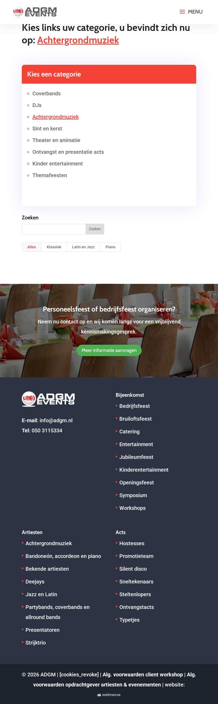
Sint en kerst (47, 128)
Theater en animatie (56, 140)
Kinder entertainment (57, 163)
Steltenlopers (135, 594)
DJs (36, 105)
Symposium (133, 495)
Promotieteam (136, 556)
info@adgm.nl (56, 420)
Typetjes (129, 620)
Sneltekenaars (136, 581)
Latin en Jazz (83, 247)
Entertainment (136, 444)
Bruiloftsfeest (135, 419)
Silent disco (133, 569)
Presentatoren (43, 630)
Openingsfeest (136, 482)
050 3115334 (47, 430)
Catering (129, 431)
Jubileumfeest (136, 457)
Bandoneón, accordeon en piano (63, 556)
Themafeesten (49, 175)
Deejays (35, 581)
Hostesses (131, 543)
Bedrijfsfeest (134, 406)
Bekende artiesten (47, 569)
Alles (31, 247)
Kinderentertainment (144, 470)
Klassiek (54, 247)
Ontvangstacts (136, 607)
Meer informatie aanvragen (109, 350)
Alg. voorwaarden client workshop (143, 674)
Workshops (132, 508)
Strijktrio (36, 642)
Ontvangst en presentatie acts (68, 152)
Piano (110, 247)
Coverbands (46, 93)
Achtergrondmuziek (55, 117)
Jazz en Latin (41, 594)
